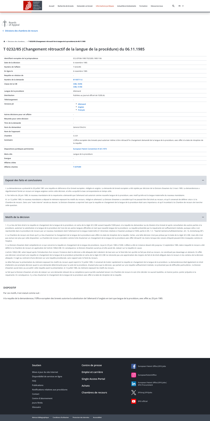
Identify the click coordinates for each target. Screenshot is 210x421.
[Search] (173, 6)
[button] (105, 180)
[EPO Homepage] (32, 6)
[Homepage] (4, 41)
